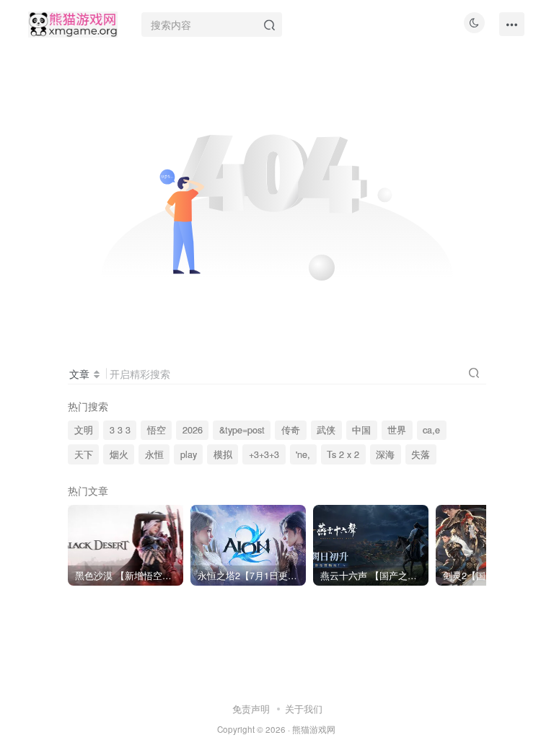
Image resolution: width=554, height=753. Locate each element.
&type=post (242, 429)
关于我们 (303, 708)
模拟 (223, 454)
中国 (361, 429)
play (188, 454)
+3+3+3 (264, 454)
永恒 (154, 454)
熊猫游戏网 (313, 729)
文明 (83, 429)
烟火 (119, 454)
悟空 (156, 429)
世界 (396, 429)
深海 (385, 454)
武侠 (326, 429)
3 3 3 (120, 429)
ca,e (431, 429)
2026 (193, 429)
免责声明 (251, 708)
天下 (83, 454)
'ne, (303, 454)
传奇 (290, 429)
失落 (420, 454)
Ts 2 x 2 (343, 454)
